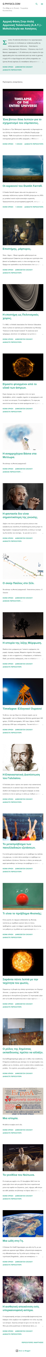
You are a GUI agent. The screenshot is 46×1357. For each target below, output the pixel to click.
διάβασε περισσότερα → (13, 472)
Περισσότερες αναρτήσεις (32, 1342)
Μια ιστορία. (10, 1118)
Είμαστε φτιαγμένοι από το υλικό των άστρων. (20, 385)
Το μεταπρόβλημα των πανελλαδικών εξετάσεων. (19, 845)
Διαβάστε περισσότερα (12, 70)
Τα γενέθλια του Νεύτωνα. (19, 1175)
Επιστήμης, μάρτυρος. (17, 249)
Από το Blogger (24, 1351)
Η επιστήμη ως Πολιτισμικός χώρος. (21, 316)
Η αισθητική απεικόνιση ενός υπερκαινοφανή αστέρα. (21, 1308)
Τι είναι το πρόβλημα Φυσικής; (22, 913)
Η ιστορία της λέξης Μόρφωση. (22, 643)
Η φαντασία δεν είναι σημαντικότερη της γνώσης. (20, 515)
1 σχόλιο (18, 144)
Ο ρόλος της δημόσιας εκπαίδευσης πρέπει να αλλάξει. (23, 1050)
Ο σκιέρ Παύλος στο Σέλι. (18, 583)
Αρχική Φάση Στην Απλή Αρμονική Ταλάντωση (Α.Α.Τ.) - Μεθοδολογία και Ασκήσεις (22, 25)
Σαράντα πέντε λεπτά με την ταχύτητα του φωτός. (20, 981)
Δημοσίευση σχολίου (24, 67)
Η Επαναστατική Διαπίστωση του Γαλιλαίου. (21, 776)
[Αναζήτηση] (36, 4)
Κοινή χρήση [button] (8, 67)
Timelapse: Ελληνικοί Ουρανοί (22, 708)
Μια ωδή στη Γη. (13, 1240)
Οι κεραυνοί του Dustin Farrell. (22, 186)
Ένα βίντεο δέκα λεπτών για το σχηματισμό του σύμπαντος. (22, 121)
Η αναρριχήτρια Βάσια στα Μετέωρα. (20, 455)
